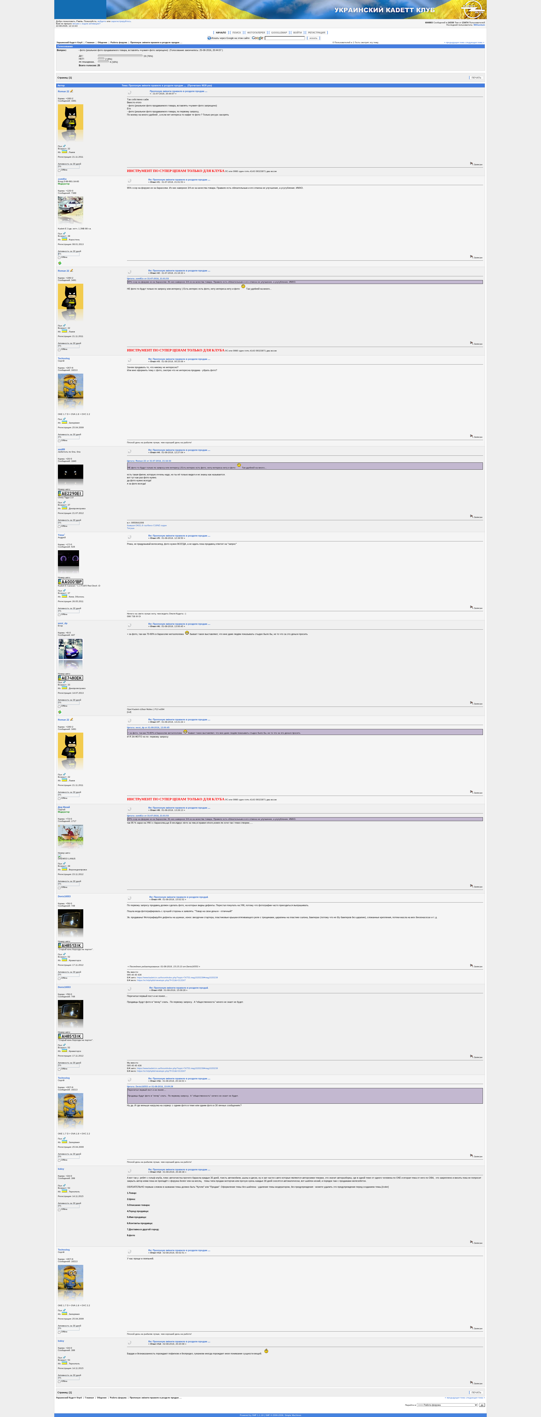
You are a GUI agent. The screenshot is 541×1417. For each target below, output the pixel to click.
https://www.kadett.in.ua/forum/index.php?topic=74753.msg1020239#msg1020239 (177, 977)
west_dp (62, 623)
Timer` (61, 535)
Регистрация (316, 32)
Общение (102, 42)
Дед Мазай (64, 807)
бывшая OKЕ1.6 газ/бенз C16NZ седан (147, 525)
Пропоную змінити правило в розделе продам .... (156, 42)
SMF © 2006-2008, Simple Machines (283, 1415)
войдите (102, 21)
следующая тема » (474, 42)
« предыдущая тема (454, 42)
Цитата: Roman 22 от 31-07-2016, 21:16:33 (149, 461)
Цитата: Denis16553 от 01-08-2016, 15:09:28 (150, 1086)
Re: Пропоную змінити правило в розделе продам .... (179, 179)
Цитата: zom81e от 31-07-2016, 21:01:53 (148, 278)
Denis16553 (64, 896)
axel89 (61, 449)
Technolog (64, 358)
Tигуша (130, 528)
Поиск (236, 32)
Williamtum (479, 25)
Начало (221, 32)
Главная (90, 42)
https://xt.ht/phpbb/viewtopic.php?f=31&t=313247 (161, 980)
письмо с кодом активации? (86, 23)
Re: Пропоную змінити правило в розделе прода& (178, 897)
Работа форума (119, 42)
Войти (297, 32)
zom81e (62, 179)
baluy (61, 1169)
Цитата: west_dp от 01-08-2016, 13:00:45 (148, 727)
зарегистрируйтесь (121, 21)
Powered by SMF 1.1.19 (252, 1415)
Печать (476, 77)
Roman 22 (63, 91)
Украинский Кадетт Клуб (69, 42)
